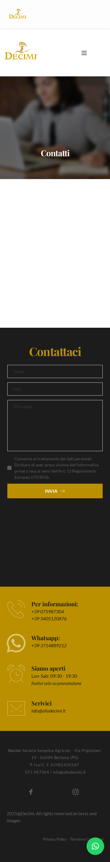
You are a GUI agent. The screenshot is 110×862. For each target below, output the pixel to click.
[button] (87, 14)
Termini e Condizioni (87, 839)
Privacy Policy (55, 839)
